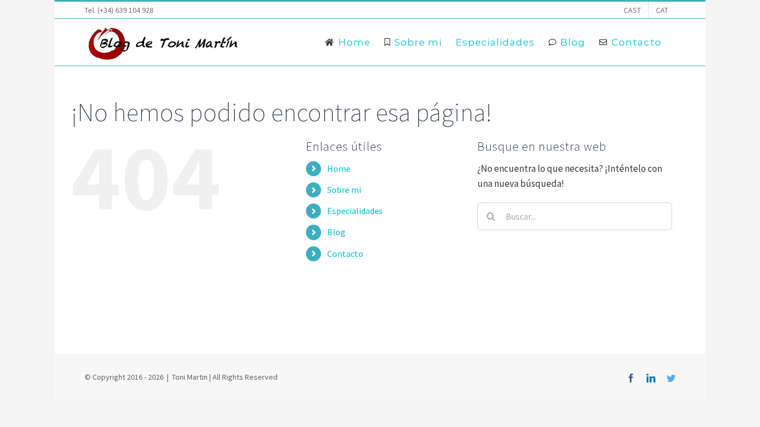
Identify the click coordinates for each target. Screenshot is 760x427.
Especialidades (355, 210)
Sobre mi (344, 189)
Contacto (345, 253)
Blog (336, 231)
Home (339, 168)
